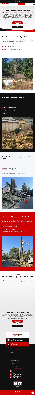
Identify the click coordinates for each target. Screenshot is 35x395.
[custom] (17, 1)
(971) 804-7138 (17, 27)
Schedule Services (17, 22)
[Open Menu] (34, 4)
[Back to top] (32, 392)
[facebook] (15, 1)
